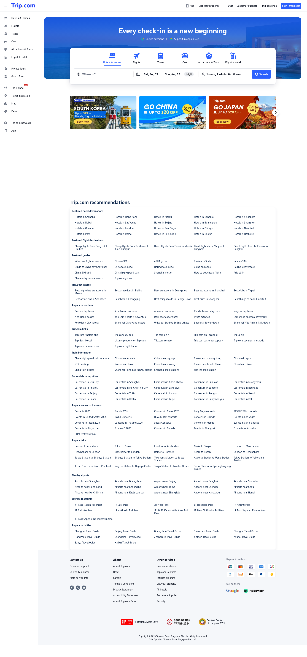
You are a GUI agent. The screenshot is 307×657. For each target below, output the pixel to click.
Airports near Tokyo (164, 486)
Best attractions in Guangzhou (170, 290)
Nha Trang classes (84, 317)
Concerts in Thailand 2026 (129, 422)
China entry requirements (89, 278)
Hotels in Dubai (83, 222)
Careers (117, 577)
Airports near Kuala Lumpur (129, 492)
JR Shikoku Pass (83, 510)
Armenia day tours (164, 311)
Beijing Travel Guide (125, 531)
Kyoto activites (202, 317)
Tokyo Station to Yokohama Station (249, 459)
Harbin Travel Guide (125, 542)
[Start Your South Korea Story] (103, 112)
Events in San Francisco (246, 422)
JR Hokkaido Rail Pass (126, 510)
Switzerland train (124, 364)
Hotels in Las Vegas (125, 222)
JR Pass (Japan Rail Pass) (88, 504)
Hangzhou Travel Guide (87, 536)
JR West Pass (161, 504)
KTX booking (82, 364)
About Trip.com (121, 566)
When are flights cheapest (89, 261)
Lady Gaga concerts (204, 411)
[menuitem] (19, 18)
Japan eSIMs (240, 261)
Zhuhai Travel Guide (244, 536)
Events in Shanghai (204, 428)
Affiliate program (166, 577)
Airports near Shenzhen (246, 481)
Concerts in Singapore (87, 428)
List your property (166, 583)
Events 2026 (121, 411)
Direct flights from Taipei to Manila (173, 246)
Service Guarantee (80, 572)
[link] (190, 6)
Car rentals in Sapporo (206, 387)
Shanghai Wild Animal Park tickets (252, 322)
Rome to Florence (164, 452)
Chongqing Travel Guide (128, 536)
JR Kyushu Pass (242, 504)
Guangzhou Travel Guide (167, 531)
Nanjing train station (205, 369)
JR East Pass (121, 504)
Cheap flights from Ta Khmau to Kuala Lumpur (132, 247)
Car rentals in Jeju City (87, 382)
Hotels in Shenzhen (244, 222)
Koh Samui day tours (126, 311)
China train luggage (164, 358)
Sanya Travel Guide (85, 542)
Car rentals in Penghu (205, 393)
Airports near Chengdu (206, 486)
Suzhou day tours (84, 311)
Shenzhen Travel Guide (206, 531)
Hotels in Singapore (244, 217)
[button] (6, 6)
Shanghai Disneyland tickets (130, 322)
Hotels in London (124, 228)
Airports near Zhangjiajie (167, 492)
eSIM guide (160, 261)
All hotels (162, 589)
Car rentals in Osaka (125, 399)
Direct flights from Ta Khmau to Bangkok (251, 247)
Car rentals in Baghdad (246, 387)
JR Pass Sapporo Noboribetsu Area (93, 519)
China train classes (243, 364)
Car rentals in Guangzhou (247, 382)
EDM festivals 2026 (85, 434)
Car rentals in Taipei (164, 399)
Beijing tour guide (164, 267)
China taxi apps (202, 267)
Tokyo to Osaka (123, 446)
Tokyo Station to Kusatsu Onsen (171, 466)
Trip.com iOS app (124, 334)
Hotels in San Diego (165, 228)
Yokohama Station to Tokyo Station (169, 459)
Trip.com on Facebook (206, 334)
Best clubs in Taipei (244, 290)
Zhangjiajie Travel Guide (167, 536)
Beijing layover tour (244, 267)
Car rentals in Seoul (244, 393)
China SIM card (83, 272)
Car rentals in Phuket (86, 387)
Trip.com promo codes (87, 346)
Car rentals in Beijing (86, 393)
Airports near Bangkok (206, 481)
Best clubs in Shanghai (206, 299)
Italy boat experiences (166, 317)
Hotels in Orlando (84, 228)
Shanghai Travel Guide (87, 531)
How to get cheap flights (207, 272)
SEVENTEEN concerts (245, 411)
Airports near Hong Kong (88, 486)
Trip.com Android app (86, 334)
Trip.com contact (163, 340)
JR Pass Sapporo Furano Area (249, 510)
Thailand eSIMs (202, 261)
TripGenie (239, 334)
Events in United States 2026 (90, 417)
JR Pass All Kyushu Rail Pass (209, 510)
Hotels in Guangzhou (205, 222)
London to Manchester (246, 446)
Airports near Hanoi (244, 492)
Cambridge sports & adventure (250, 317)
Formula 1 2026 (123, 428)
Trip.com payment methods (249, 340)
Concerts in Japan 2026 (87, 422)
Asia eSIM (239, 272)
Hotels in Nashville (244, 234)
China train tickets (84, 369)
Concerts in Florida (204, 422)
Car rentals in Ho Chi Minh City (131, 387)
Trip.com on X (161, 334)
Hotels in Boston (203, 234)
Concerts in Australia (245, 428)
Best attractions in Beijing (128, 290)
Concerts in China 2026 (166, 411)
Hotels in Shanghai (85, 217)
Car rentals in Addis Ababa (168, 382)
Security (161, 601)
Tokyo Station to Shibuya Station (93, 457)
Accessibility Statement (126, 595)
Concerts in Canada (164, 428)
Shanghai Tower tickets (206, 322)
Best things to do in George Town (172, 299)
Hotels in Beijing (163, 222)
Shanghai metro (163, 272)
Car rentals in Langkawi (166, 387)
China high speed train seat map (92, 358)
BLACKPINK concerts (165, 417)
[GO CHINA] (172, 112)
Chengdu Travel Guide (246, 531)
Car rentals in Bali (243, 399)
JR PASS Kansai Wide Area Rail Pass (171, 512)
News (116, 572)
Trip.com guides (123, 278)
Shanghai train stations (166, 369)
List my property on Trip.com (130, 340)
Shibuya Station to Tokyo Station (133, 457)
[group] (152, 39)
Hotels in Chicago (203, 228)
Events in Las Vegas (244, 417)
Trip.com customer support (208, 340)
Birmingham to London (87, 452)
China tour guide (124, 267)
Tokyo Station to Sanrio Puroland (93, 466)
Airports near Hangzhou (207, 492)
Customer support (79, 566)
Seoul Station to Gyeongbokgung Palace (212, 467)
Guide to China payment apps (91, 267)
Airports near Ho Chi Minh (89, 492)
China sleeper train (125, 358)
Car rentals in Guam (85, 399)
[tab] (112, 58)
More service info (79, 577)
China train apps (242, 358)
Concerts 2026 (82, 411)
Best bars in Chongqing (127, 299)
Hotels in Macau (163, 217)
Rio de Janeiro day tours (207, 311)
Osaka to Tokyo (202, 446)
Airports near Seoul (244, 486)
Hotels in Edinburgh (165, 234)
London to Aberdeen (86, 446)
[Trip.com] (23, 6)
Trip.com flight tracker (126, 346)
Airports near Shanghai (87, 481)
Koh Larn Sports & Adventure (131, 317)
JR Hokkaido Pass (203, 504)
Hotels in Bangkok (204, 217)
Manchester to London (127, 452)
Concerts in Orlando (204, 417)
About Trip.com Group (125, 601)
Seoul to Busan (202, 452)
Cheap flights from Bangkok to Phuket (91, 247)
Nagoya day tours (243, 311)
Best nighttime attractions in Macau (90, 292)
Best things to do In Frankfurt (250, 299)
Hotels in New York (244, 228)
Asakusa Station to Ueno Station (212, 457)
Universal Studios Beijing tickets (171, 322)
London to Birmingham (246, 452)
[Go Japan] (242, 112)
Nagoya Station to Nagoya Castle (133, 466)
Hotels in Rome (123, 234)
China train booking (164, 364)
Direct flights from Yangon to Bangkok (209, 247)
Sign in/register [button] (291, 5)
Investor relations (166, 566)
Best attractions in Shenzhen (90, 299)
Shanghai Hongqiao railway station (133, 369)
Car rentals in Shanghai (127, 382)
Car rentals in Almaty (165, 393)
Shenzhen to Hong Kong (207, 358)
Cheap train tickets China (207, 364)
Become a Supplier (167, 595)
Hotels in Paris (82, 234)
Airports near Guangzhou (128, 481)
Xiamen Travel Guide (205, 536)
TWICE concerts (123, 417)
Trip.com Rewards (166, 572)
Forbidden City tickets (87, 322)
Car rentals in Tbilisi (125, 393)
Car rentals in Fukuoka (206, 382)
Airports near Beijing (165, 481)
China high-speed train (127, 272)
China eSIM (121, 261)
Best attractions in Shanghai (209, 290)
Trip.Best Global (83, 340)
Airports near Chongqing (128, 486)
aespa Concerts (162, 422)
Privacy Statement (123, 589)
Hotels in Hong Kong (126, 217)
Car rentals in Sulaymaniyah (209, 399)
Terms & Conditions (123, 583)
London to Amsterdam (166, 446)
